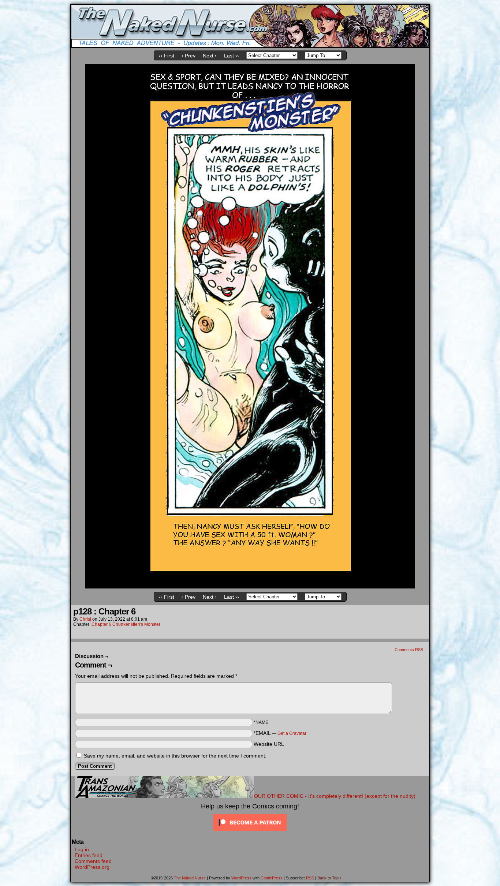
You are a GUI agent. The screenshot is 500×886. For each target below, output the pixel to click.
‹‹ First (166, 56)
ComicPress (272, 878)
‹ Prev (188, 56)
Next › (210, 56)
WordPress (241, 878)
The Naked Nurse (190, 878)
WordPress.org (92, 867)
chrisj (85, 619)
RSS (310, 878)
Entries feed (88, 855)
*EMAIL (280, 733)
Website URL (269, 744)
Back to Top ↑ (329, 878)
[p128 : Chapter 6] (250, 587)
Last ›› (231, 56)
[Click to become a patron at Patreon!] (250, 831)
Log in (82, 849)
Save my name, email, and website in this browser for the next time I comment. (175, 756)
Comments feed (93, 861)
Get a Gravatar (291, 733)
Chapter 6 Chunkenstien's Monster (126, 624)
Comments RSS (409, 649)
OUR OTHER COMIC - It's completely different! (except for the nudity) (334, 796)
